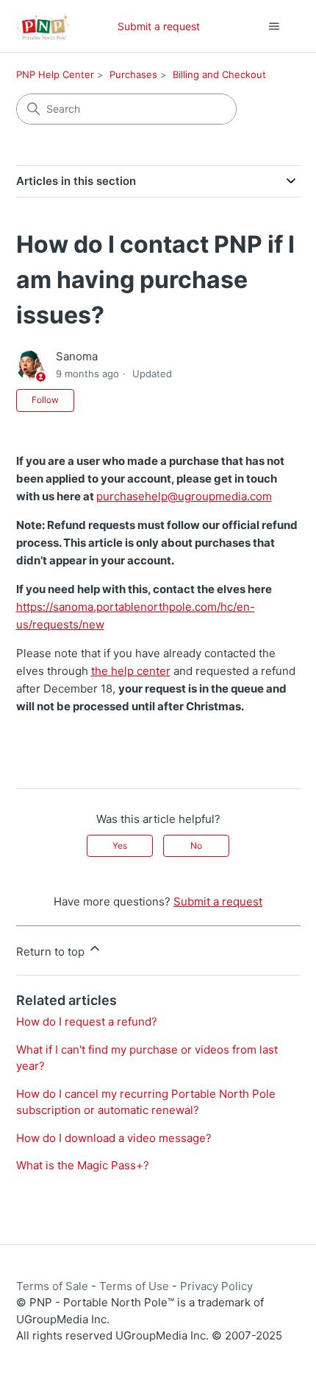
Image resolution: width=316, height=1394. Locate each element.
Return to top (51, 952)
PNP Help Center (55, 74)
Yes (119, 845)
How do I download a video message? (114, 1138)
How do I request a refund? (86, 1022)
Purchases (133, 74)
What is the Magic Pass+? (82, 1165)
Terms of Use (134, 1286)
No (196, 845)
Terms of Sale (52, 1286)
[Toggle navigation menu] (274, 26)
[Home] (43, 26)
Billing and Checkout (219, 74)
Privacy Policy (216, 1286)
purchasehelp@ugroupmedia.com (184, 496)
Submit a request (159, 26)
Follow (45, 399)
